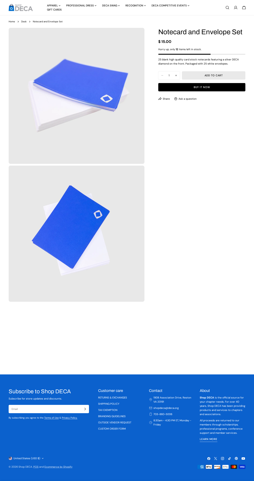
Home (12, 21)
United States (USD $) (26, 458)
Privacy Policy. (69, 417)
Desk (24, 21)
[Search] (227, 7)
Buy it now (202, 87)
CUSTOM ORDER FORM (112, 428)
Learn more (208, 439)
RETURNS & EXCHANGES (112, 397)
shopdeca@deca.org (166, 408)
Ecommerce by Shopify (58, 467)
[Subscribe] (85, 409)
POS (36, 467)
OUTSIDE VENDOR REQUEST (114, 422)
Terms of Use (51, 417)
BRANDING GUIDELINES (112, 416)
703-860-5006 (162, 414)
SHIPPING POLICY (108, 404)
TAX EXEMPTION (107, 410)
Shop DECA (25, 467)
